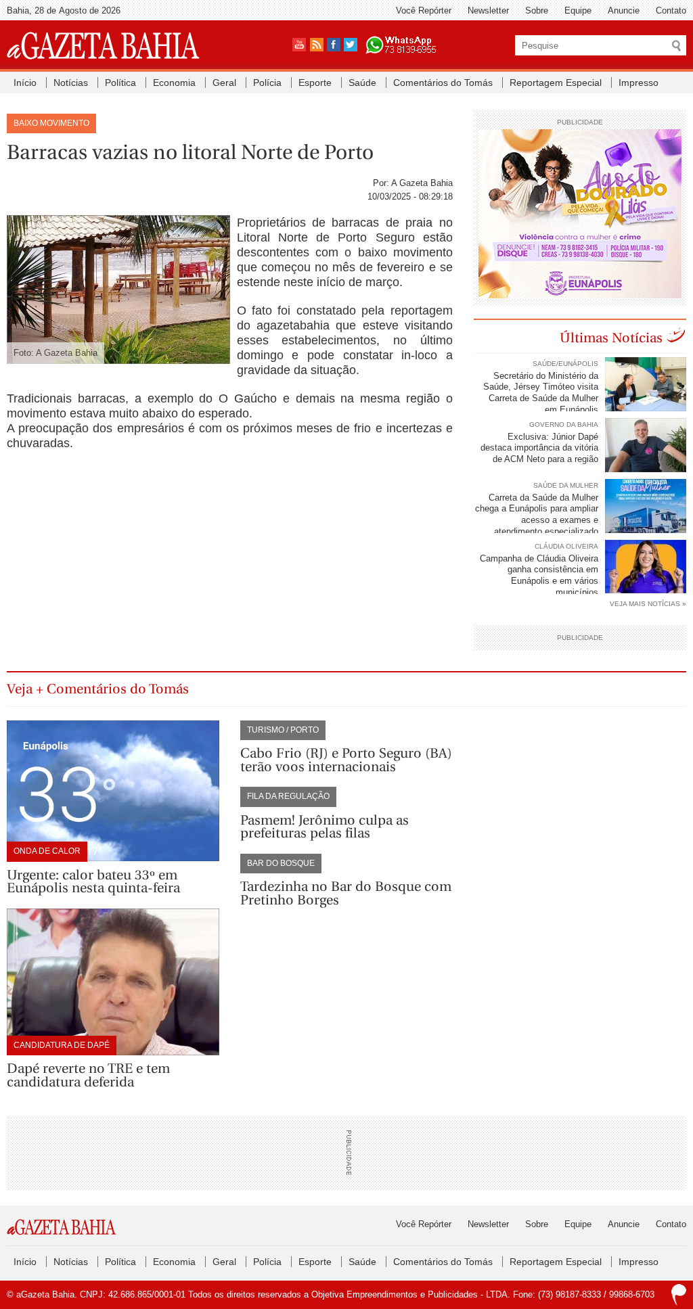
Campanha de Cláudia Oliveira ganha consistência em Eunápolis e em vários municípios (539, 575)
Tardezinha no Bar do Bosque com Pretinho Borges (345, 893)
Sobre (536, 10)
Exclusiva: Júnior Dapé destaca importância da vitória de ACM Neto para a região (539, 448)
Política (120, 82)
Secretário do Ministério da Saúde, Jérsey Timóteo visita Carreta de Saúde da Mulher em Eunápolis (540, 393)
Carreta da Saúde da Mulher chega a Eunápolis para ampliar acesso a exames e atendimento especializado (536, 514)
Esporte (315, 82)
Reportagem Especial (556, 82)
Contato (671, 10)
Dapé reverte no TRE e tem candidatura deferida (88, 1075)
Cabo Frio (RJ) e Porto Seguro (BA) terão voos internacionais (346, 760)
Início (25, 82)
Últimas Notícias (611, 338)
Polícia (267, 82)
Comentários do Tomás (443, 82)
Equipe (577, 10)
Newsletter (488, 10)
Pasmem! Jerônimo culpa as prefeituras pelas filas (324, 827)
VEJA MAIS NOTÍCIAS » (648, 603)
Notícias (70, 82)
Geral (224, 82)
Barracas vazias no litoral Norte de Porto (190, 152)
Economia (174, 82)
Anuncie (624, 10)
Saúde (362, 82)
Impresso (638, 82)
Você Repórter (423, 10)
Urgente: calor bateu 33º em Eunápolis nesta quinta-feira (93, 881)
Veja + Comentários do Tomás (98, 689)
